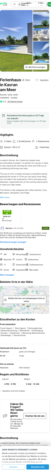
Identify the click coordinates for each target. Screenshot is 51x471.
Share (27, 80)
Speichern (44, 80)
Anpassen (13, 467)
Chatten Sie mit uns (35, 416)
